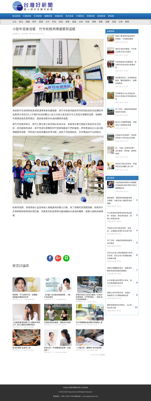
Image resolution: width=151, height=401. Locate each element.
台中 (48, 22)
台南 (81, 22)
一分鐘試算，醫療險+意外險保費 (89, 348)
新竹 (34, 22)
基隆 (101, 22)
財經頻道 (101, 16)
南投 (61, 22)
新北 (21, 22)
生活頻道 (38, 16)
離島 (127, 22)
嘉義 (74, 22)
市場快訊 (80, 16)
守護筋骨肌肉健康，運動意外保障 (57, 322)
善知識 (111, 16)
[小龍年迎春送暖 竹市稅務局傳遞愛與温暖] (50, 258)
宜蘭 (107, 22)
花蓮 (114, 22)
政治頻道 (16, 16)
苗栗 (41, 22)
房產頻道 (91, 16)
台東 (121, 22)
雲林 (68, 22)
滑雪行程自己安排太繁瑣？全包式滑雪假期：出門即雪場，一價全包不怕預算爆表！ (89, 297)
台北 (14, 22)
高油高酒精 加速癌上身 (21, 348)
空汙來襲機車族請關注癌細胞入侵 (89, 322)
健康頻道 (48, 16)
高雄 (87, 22)
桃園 (28, 22)
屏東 (94, 22)
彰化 (54, 22)
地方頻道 (70, 16)
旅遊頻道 (59, 16)
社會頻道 (27, 16)
